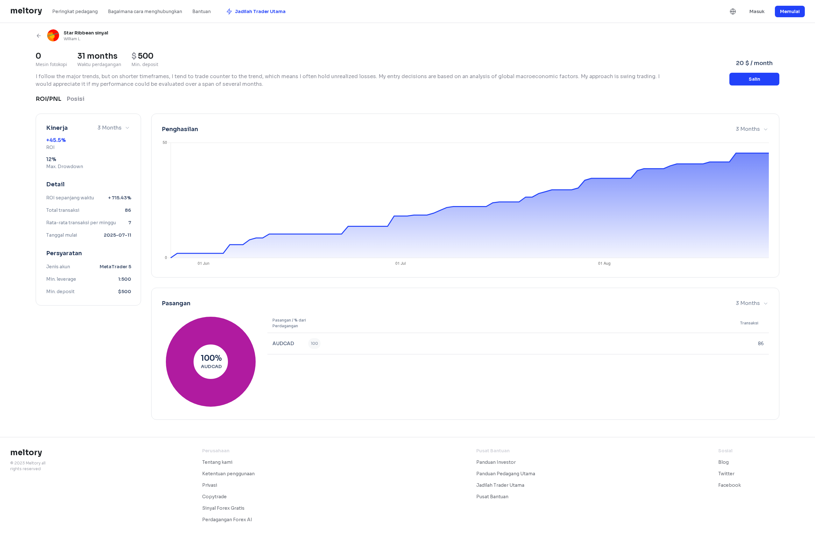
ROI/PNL (48, 98)
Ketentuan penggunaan (228, 474)
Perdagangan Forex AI (227, 519)
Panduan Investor (496, 462)
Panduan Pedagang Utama (505, 474)
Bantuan (201, 11)
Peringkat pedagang (75, 11)
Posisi (75, 98)
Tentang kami (217, 462)
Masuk (757, 11)
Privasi (209, 485)
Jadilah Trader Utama (500, 485)
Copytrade (214, 497)
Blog (723, 462)
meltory (26, 11)
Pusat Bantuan (492, 497)
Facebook (729, 485)
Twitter (726, 474)
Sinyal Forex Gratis (223, 508)
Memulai (790, 11)
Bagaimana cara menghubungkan (145, 11)
